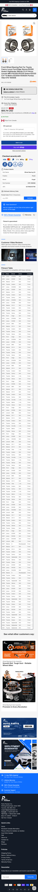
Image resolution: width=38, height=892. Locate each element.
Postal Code (10, 195)
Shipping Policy (6, 853)
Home (3, 826)
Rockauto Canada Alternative (10, 829)
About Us (4, 837)
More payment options (19, 150)
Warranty (28, 215)
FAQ (2, 835)
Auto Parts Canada (7, 833)
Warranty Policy (6, 862)
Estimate (30, 198)
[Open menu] (35, 10)
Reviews (4, 844)
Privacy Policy (5, 857)
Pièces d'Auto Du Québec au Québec (13, 831)
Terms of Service (6, 860)
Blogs (3, 842)
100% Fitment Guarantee (12, 215)
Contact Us (4, 840)
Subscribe (30, 877)
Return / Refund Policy (8, 855)
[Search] (23, 10)
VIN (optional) (7, 126)
